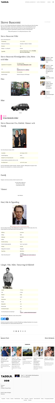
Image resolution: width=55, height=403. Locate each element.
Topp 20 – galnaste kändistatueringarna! (28, 312)
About (2, 386)
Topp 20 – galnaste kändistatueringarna (49, 359)
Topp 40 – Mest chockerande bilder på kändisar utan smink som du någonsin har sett (16, 361)
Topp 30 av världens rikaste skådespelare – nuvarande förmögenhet (49, 85)
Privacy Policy (8, 388)
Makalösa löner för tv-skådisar (23, 69)
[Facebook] (5, 381)
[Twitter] (7, 381)
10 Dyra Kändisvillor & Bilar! (10, 118)
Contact (2, 388)
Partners (2, 385)
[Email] (8, 381)
